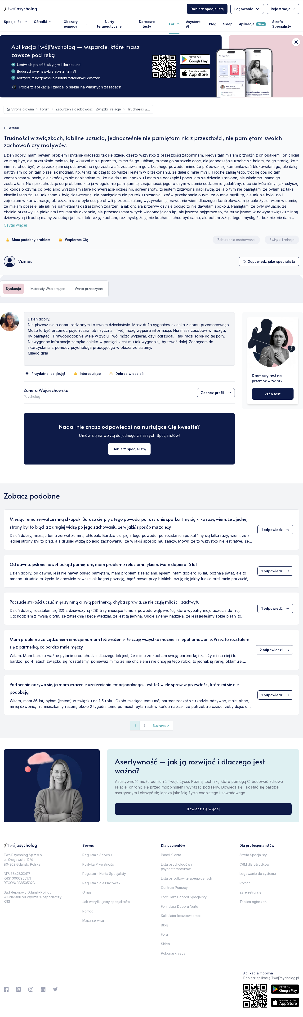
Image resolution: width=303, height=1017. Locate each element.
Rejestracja (280, 9)
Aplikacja (251, 24)
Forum (174, 24)
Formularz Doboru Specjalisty (184, 897)
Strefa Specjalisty (281, 24)
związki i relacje (108, 109)
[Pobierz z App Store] (195, 73)
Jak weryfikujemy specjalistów (106, 902)
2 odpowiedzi (271, 650)
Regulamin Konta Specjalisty (104, 874)
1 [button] (135, 725)
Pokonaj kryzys (173, 953)
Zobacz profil (212, 393)
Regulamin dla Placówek (101, 883)
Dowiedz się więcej (203, 809)
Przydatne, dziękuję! (48, 374)
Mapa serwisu (93, 920)
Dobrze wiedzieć (129, 374)
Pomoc (87, 911)
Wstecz (14, 128)
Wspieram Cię (76, 240)
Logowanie (243, 9)
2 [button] (144, 725)
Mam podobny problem (31, 240)
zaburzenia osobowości (75, 109)
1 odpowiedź (272, 530)
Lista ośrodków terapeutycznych (186, 878)
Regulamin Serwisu (97, 855)
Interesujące (90, 374)
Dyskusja (13, 289)
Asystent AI (193, 24)
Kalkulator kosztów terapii (181, 916)
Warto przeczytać (89, 289)
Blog (212, 24)
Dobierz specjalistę (207, 9)
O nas (86, 892)
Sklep (227, 24)
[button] (161, 725)
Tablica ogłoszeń (253, 902)
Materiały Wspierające (48, 289)
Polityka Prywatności (98, 864)
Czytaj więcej (15, 225)
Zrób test (273, 394)
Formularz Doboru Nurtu (179, 906)
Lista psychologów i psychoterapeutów (176, 866)
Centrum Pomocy (174, 887)
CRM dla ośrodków (254, 864)
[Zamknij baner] (296, 42)
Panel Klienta (171, 855)
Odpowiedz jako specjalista (271, 261)
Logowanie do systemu (258, 874)
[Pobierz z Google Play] (195, 59)
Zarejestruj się (250, 892)
